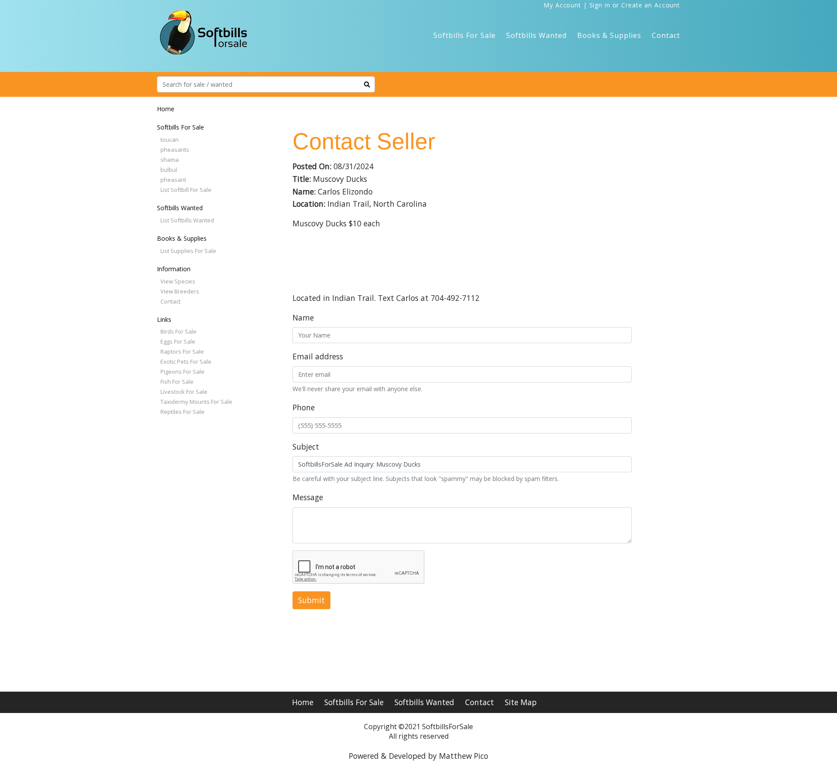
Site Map (521, 702)
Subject (306, 446)
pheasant (173, 180)
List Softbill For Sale (185, 190)
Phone (304, 407)
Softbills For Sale (464, 35)
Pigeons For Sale (182, 371)
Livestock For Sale (184, 392)
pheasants (174, 150)
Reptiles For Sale (182, 412)
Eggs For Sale (177, 341)
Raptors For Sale (182, 351)
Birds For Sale (178, 331)
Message (308, 497)
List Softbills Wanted (187, 220)
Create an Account (650, 5)
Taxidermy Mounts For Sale (196, 402)
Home (165, 109)
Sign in (599, 5)
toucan (169, 139)
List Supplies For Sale (188, 251)
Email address (318, 356)
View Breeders (179, 291)
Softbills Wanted (536, 35)
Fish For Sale (177, 382)
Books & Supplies (609, 35)
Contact (666, 35)
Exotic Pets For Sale (185, 361)
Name (303, 317)
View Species (177, 281)
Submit (311, 600)
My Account (562, 5)
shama (169, 160)
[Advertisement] (200, 557)
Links (164, 319)
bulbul (168, 170)
